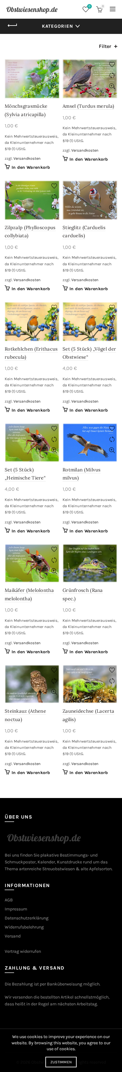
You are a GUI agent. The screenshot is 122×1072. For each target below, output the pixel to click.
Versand (13, 936)
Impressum (16, 909)
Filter (105, 46)
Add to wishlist (53, 64)
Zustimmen (61, 1062)
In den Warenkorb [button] (31, 167)
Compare (53, 75)
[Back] (12, 25)
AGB (9, 900)
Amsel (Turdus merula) (88, 106)
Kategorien (57, 26)
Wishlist (89, 6)
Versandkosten (27, 158)
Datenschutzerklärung (26, 918)
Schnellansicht (53, 86)
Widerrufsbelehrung (24, 927)
